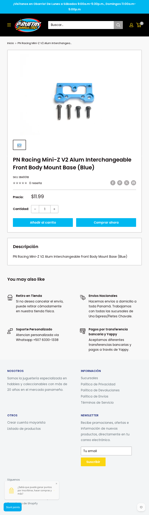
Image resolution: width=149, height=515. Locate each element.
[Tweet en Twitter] (126, 183)
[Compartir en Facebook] (112, 183)
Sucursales (89, 378)
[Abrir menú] (9, 24)
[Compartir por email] (133, 183)
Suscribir (93, 462)
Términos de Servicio (97, 402)
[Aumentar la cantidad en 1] (54, 209)
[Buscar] (118, 25)
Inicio (10, 43)
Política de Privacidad (98, 384)
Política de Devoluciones (100, 390)
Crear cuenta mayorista (26, 422)
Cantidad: (21, 209)
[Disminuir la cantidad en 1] (35, 209)
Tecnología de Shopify (22, 503)
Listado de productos (24, 429)
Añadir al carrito (43, 222)
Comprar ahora (106, 222)
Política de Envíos (94, 396)
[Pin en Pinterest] (119, 183)
